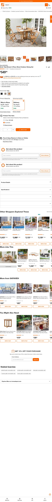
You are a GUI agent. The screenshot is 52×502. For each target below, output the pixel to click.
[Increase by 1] (13, 129)
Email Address (15, 356)
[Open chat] (51, 19)
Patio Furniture (6, 11)
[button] (26, 182)
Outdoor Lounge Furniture (17, 11)
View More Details (5, 86)
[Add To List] (47, 67)
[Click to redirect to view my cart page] (49, 5)
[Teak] (9, 93)
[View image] (3, 59)
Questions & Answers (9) (15, 68)
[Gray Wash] (5, 93)
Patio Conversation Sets (31, 11)
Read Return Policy (7, 141)
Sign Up (36, 359)
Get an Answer (45, 155)
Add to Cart (24, 129)
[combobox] (25, 4)
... (0, 11)
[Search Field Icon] (46, 4)
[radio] (4, 120)
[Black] (1, 93)
